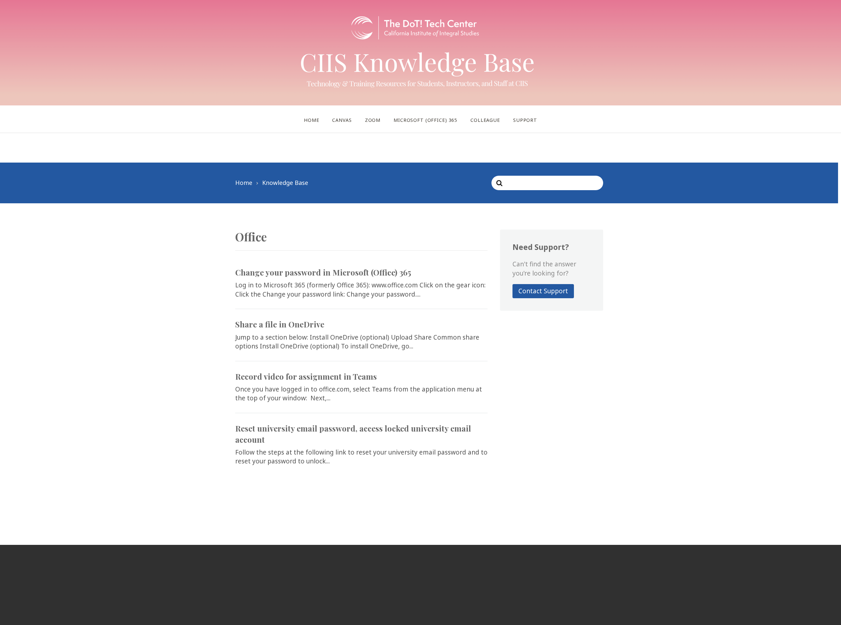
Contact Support (543, 291)
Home (311, 120)
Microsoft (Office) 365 (425, 120)
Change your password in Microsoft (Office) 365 (323, 272)
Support (525, 120)
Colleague (485, 120)
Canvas (342, 120)
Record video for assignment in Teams (306, 376)
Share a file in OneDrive (279, 324)
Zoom (372, 120)
